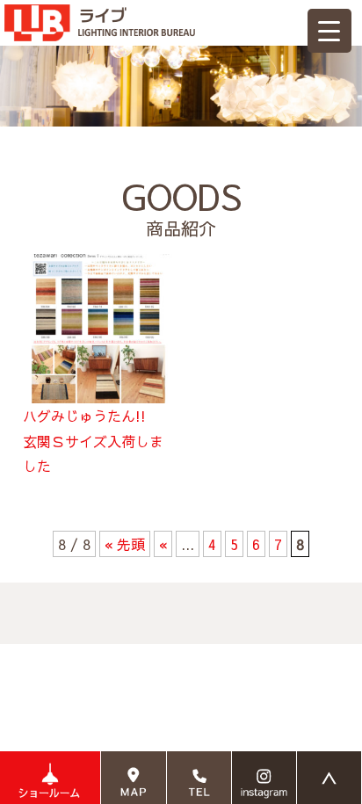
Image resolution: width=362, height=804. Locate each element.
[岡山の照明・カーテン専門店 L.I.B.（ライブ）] (99, 12)
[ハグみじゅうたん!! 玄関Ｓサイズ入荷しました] (97, 266)
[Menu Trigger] (329, 31)
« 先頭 (125, 544)
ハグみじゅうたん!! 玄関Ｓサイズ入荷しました (93, 441)
